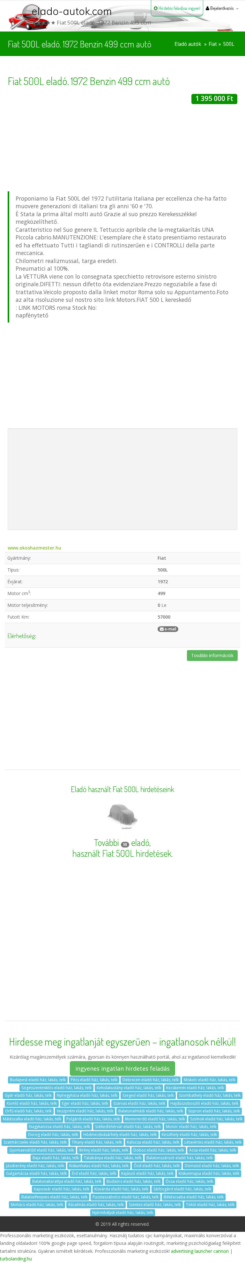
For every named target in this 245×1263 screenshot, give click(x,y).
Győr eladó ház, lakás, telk (28, 1095)
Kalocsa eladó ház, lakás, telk (153, 1142)
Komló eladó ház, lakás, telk (32, 1103)
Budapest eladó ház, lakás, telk (38, 1079)
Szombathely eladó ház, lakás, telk (210, 1095)
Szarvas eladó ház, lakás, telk (139, 1103)
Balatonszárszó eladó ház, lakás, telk (179, 1157)
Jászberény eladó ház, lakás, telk (35, 1165)
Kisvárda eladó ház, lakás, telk (121, 1189)
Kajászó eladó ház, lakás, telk (147, 1173)
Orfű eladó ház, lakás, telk (28, 1111)
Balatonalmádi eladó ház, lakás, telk (150, 1111)
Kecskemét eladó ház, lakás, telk (195, 1087)
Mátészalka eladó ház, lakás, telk (32, 1119)
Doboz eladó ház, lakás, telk (158, 1150)
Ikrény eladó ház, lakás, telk (103, 1150)
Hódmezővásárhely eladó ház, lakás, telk (120, 1134)
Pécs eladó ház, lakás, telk (94, 1079)
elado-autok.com (72, 11)
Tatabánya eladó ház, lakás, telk (112, 1157)
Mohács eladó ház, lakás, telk (37, 1204)
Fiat (213, 44)
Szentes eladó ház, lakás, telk (155, 1204)
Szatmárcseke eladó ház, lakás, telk (35, 1142)
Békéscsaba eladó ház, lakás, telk (194, 1197)
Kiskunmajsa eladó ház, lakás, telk (209, 1173)
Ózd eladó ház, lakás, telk (157, 1165)
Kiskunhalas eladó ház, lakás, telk (99, 1165)
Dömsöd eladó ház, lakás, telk (212, 1165)
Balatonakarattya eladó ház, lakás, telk (66, 1181)
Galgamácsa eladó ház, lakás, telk (36, 1173)
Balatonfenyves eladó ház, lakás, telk (54, 1197)
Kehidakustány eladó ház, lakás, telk (129, 1087)
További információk (212, 655)
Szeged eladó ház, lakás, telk (148, 1095)
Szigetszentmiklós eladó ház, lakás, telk (56, 1087)
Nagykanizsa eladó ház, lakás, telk (59, 1126)
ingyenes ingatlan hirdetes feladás (122, 1068)
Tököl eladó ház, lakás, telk (210, 1204)
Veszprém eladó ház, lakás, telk (85, 1111)
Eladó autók (187, 44)
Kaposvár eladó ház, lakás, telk (61, 1189)
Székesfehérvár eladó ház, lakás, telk (128, 1126)
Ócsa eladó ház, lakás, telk (189, 1181)
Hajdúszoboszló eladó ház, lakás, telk (204, 1103)
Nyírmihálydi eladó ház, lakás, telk (122, 1212)
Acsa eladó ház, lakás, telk (212, 1150)
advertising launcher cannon (200, 1251)
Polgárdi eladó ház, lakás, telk (93, 1119)
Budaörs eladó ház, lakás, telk (133, 1181)
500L (228, 44)
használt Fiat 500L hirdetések (121, 853)
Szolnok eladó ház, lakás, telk (216, 1119)
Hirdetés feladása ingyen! (179, 8)
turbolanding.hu (16, 1259)
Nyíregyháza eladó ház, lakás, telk (87, 1095)
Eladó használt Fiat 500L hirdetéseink (122, 789)
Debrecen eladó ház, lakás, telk (150, 1079)
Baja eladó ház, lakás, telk (56, 1157)
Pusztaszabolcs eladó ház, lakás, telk (126, 1197)
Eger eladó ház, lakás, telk (85, 1103)
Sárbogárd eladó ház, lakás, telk (182, 1189)
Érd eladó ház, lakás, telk (94, 1173)
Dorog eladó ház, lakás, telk (53, 1134)
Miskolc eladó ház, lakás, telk (209, 1079)
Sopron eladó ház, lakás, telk (214, 1111)
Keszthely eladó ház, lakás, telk (189, 1134)
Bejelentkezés (221, 8)
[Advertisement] (122, 148)
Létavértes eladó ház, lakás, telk (212, 1142)
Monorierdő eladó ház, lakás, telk (155, 1119)
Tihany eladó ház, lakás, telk (97, 1142)
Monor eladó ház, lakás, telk (191, 1126)
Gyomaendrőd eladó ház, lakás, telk (41, 1150)
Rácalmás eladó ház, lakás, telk (96, 1204)
